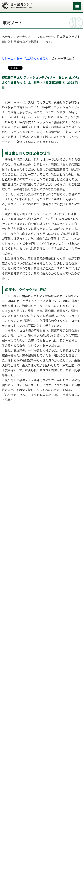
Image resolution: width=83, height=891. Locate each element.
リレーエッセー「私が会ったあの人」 (26, 58)
